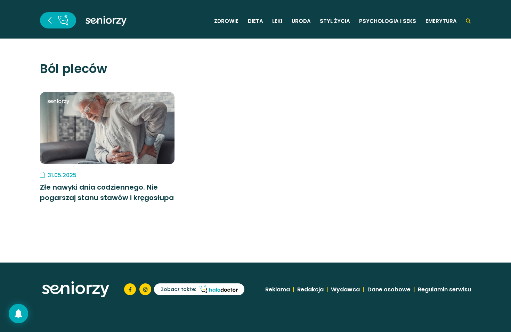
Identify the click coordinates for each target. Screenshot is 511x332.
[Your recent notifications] (18, 313)
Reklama (277, 289)
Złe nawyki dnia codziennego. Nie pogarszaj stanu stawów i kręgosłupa (107, 192)
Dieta (255, 21)
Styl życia (335, 21)
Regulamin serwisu (444, 289)
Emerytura (441, 21)
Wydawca (345, 289)
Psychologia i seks (387, 21)
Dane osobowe (389, 289)
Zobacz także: (178, 289)
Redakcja (310, 289)
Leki (277, 21)
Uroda (301, 21)
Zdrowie (226, 21)
